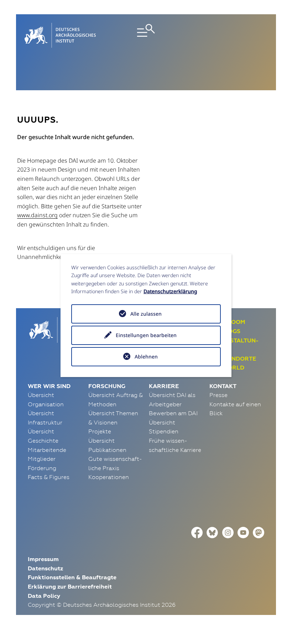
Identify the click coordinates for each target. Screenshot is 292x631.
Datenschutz (45, 568)
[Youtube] (243, 532)
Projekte (99, 431)
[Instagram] (228, 532)
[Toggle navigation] (146, 35)
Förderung (42, 468)
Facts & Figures (48, 477)
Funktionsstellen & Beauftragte (72, 577)
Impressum (43, 559)
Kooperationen (108, 477)
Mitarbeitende (47, 450)
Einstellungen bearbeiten (146, 335)
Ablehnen (146, 356)
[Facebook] (197, 532)
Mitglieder (42, 459)
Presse (218, 395)
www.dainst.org (37, 215)
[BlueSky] (212, 532)
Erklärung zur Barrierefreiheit (70, 586)
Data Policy (44, 595)
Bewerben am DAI (173, 413)
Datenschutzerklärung (170, 291)
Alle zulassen (146, 313)
